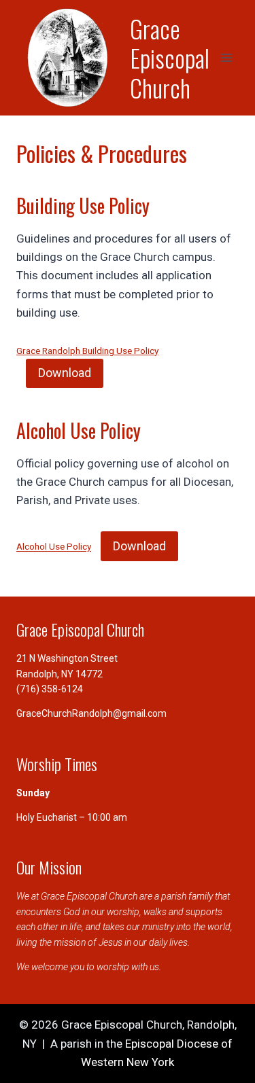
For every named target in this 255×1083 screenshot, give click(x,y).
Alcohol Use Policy (53, 547)
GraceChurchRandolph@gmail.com (91, 713)
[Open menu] (226, 57)
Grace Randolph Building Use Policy (87, 350)
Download (64, 373)
